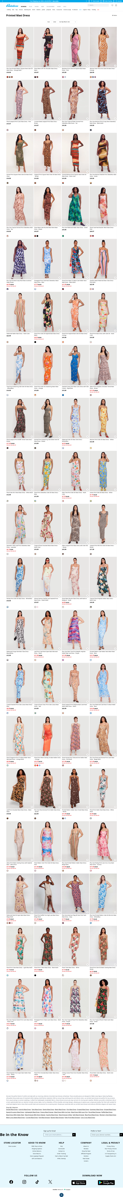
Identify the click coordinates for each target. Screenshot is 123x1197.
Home (59, 6)
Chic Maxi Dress (71, 1109)
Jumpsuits (48, 9)
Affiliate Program (86, 1153)
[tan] (63, 130)
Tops (16, 9)
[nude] (63, 607)
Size (48, 22)
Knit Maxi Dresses (44, 1117)
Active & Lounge (67, 9)
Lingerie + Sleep (86, 9)
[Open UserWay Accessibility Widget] (61, 1195)
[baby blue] (65, 77)
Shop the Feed (86, 1151)
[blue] (35, 289)
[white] (91, 501)
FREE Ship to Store (37, 1146)
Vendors (86, 1156)
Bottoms (38, 9)
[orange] (91, 77)
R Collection (75, 9)
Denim (33, 9)
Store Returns (37, 1153)
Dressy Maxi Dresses (47, 1112)
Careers (86, 1161)
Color (54, 22)
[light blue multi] (7, 975)
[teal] (35, 713)
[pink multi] (91, 289)
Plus (30, 6)
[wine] (37, 77)
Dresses (21, 9)
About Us (86, 1146)
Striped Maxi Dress (110, 1109)
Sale (64, 6)
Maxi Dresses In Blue (65, 1115)
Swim (80, 9)
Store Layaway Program (37, 1156)
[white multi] (7, 501)
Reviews (86, 1148)
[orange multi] (7, 77)
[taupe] (93, 236)
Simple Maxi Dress (12, 1109)
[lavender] (7, 554)
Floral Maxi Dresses (94, 1112)
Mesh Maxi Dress (60, 1109)
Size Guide (61, 1148)
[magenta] (95, 77)
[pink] (63, 77)
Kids (42, 6)
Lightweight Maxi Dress (32, 1112)
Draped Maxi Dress (83, 1109)
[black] (35, 77)
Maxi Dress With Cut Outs (62, 1112)
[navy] (93, 77)
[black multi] (91, 130)
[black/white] (7, 660)
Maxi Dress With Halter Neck (15, 1115)
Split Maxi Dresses (78, 1115)
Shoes (37, 6)
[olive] (10, 77)
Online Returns (36, 1151)
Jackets (43, 9)
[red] (37, 765)
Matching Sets (27, 9)
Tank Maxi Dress (37, 1109)
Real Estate (86, 1158)
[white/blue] (7, 395)
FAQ (61, 1146)
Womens (23, 6)
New (13, 9)
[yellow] (91, 448)
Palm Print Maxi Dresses (72, 1117)
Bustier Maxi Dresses (57, 1117)
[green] (91, 183)
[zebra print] (7, 871)
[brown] (12, 77)
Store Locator (12, 1146)
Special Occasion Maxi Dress (15, 1112)
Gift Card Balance (37, 1158)
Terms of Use (110, 1151)
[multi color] (63, 183)
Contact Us (61, 1151)
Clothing (9, 9)
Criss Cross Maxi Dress (88, 1117)
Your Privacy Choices (111, 1148)
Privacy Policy (111, 1146)
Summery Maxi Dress (96, 1109)
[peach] (35, 660)
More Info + (54, 1)
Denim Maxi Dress (48, 1109)
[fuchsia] (91, 871)
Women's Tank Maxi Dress (108, 1115)
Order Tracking (61, 1153)
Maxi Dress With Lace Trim (79, 1112)
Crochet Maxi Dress (32, 1117)
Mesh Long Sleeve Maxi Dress (15, 1117)
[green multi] (35, 607)
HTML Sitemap (61, 1158)
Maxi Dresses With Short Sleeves (35, 1115)
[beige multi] (91, 765)
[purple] (63, 660)
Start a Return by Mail (61, 1156)
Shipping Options (37, 1148)
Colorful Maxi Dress (24, 1109)
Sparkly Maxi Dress (52, 1115)
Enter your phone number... (101, 1135)
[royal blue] (63, 395)
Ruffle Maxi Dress (106, 1112)
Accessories (50, 6)
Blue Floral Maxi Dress (92, 1115)
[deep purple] (7, 289)
